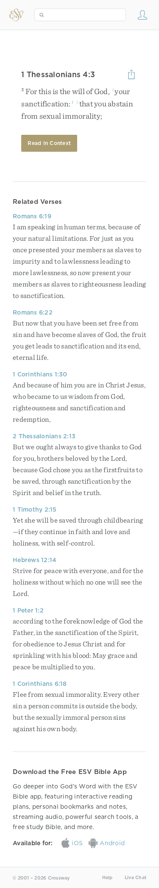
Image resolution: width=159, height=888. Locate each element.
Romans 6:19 (32, 216)
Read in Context (49, 143)
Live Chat (135, 877)
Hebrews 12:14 (34, 560)
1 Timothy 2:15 (35, 509)
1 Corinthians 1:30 (40, 374)
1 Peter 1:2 (28, 610)
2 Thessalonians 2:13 (44, 436)
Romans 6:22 (33, 312)
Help (107, 877)
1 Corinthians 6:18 (40, 683)
